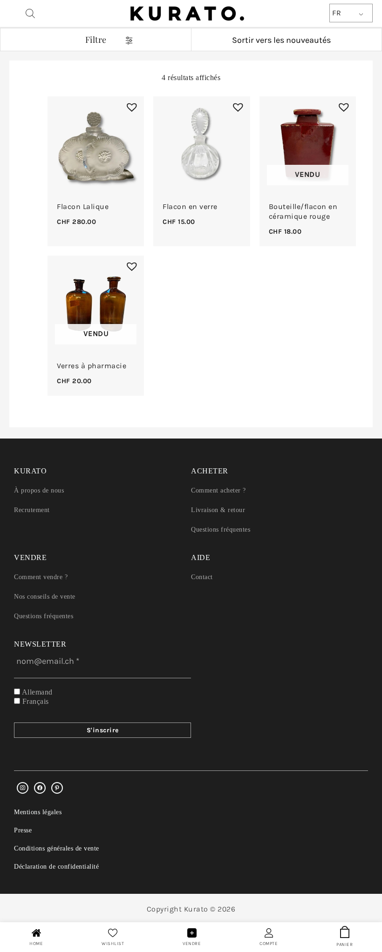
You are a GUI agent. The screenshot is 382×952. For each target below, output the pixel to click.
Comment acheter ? (218, 490)
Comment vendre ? (41, 577)
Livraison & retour (218, 509)
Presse (23, 830)
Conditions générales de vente (56, 848)
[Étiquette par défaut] (57, 788)
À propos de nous (39, 490)
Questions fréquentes (220, 529)
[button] (129, 104)
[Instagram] (22, 788)
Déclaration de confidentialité (56, 866)
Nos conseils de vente (44, 596)
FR (336, 12)
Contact (202, 577)
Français (34, 701)
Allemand (36, 692)
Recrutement (32, 509)
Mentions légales (37, 812)
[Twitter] (40, 788)
